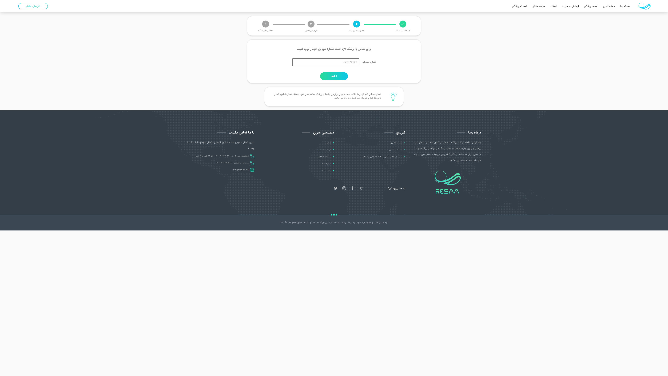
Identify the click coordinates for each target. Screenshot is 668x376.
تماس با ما (326, 171)
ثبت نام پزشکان (519, 6)
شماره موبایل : (369, 62)
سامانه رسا (625, 6)
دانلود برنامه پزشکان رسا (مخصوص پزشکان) (382, 157)
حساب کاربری (609, 6)
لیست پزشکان (590, 6)
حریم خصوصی (324, 150)
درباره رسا (326, 164)
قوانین (328, 143)
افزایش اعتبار (33, 6)
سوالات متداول (538, 6)
